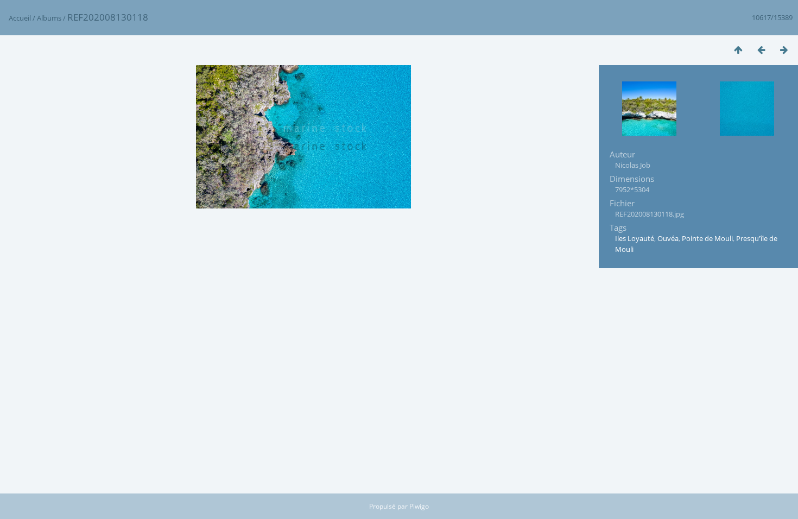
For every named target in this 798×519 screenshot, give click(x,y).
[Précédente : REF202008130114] (761, 49)
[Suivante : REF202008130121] (783, 49)
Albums (49, 18)
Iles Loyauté (634, 238)
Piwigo (419, 506)
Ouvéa (668, 238)
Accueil (20, 18)
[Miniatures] (738, 49)
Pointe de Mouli (707, 238)
